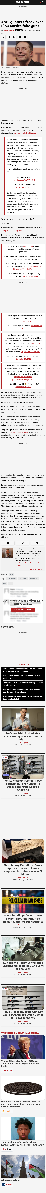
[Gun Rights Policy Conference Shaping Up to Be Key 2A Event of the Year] (23, 949)
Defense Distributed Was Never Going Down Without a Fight (23, 736)
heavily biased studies (19, 432)
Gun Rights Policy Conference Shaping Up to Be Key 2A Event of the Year (23, 965)
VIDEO (10, 583)
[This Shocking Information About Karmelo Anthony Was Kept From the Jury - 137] (23, 1128)
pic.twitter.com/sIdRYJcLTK (24, 180)
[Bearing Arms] (22, 2)
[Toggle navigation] (2, 2)
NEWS (11, 574)
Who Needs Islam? (10, 1180)
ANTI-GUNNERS (11, 579)
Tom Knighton (8, 30)
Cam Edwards (23, 925)
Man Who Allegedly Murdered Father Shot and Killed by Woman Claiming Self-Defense (23, 918)
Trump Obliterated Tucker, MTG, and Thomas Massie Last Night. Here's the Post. (20, 1063)
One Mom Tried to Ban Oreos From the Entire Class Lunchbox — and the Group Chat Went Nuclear (21, 1104)
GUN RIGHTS (34, 579)
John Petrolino (23, 878)
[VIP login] (42, 2)
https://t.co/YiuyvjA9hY (23, 377)
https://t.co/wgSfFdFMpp (23, 321)
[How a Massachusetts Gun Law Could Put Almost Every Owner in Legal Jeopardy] (23, 998)
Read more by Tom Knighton (34, 569)
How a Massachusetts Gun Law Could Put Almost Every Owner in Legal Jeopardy (23, 1014)
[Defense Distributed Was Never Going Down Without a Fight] (23, 719)
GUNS (4, 583)
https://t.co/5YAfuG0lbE (30, 352)
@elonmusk (28, 246)
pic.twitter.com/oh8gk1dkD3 (23, 380)
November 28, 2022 (23, 187)
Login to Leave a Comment (23, 610)
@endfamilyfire (35, 266)
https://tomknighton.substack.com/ (27, 563)
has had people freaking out (25, 133)
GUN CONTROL (23, 579)
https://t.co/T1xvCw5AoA (23, 269)
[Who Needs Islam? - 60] (23, 1166)
